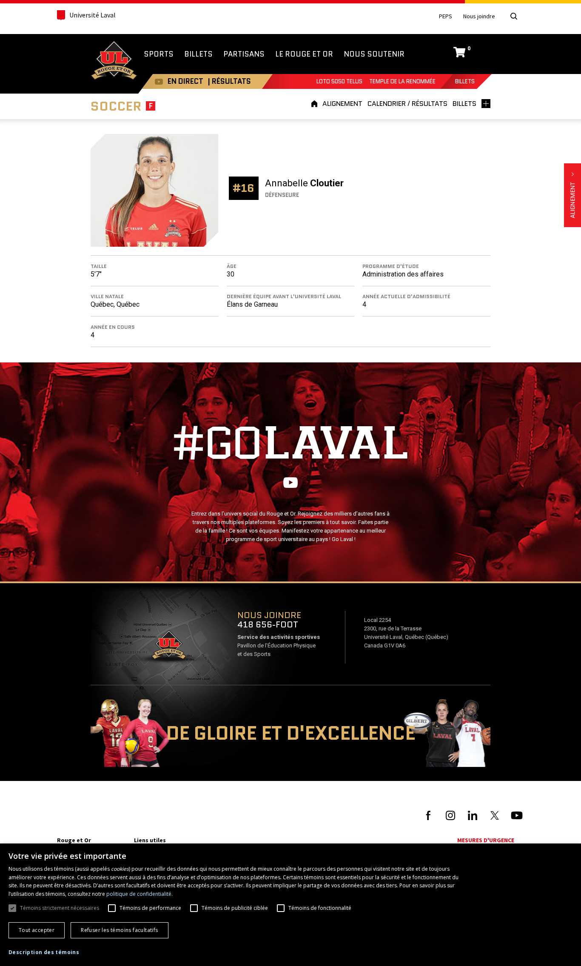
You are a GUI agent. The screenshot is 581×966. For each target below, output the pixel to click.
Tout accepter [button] (36, 930)
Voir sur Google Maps (168, 647)
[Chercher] (514, 16)
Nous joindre (479, 16)
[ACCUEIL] (315, 103)
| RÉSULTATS (229, 81)
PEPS (445, 16)
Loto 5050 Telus (339, 81)
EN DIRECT (185, 81)
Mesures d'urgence (485, 840)
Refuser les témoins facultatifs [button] (119, 930)
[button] (44, 952)
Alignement (572, 195)
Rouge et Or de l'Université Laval (114, 61)
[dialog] (290, 904)
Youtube (158, 81)
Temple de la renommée (402, 81)
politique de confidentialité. (139, 894)
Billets (465, 81)
